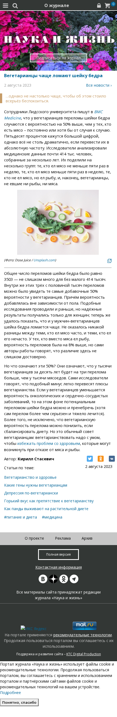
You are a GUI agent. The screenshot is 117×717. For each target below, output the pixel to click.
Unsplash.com (44, 260)
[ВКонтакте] (112, 459)
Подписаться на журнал (58, 57)
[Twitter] (90, 459)
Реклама (63, 538)
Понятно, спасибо (19, 702)
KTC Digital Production (83, 654)
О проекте (34, 538)
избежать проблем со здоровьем (48, 443)
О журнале (56, 5)
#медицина (52, 517)
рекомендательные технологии (82, 634)
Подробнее (10, 692)
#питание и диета (20, 517)
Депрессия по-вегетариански (31, 493)
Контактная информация (58, 567)
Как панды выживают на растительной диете (46, 508)
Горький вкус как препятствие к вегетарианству (49, 500)
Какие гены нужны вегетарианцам (35, 485)
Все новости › (99, 85)
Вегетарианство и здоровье (30, 477)
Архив (87, 538)
